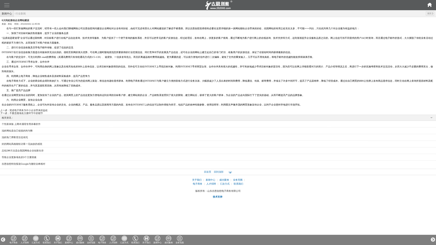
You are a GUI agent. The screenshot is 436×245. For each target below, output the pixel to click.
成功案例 (224, 179)
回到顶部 (218, 171)
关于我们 (197, 179)
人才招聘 (211, 183)
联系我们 (238, 183)
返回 (429, 13)
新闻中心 (7, 13)
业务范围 (238, 179)
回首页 (207, 171)
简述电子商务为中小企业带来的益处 (29, 110)
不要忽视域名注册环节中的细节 (26, 113)
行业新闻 (20, 13)
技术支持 (217, 196)
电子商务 (198, 183)
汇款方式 (225, 183)
